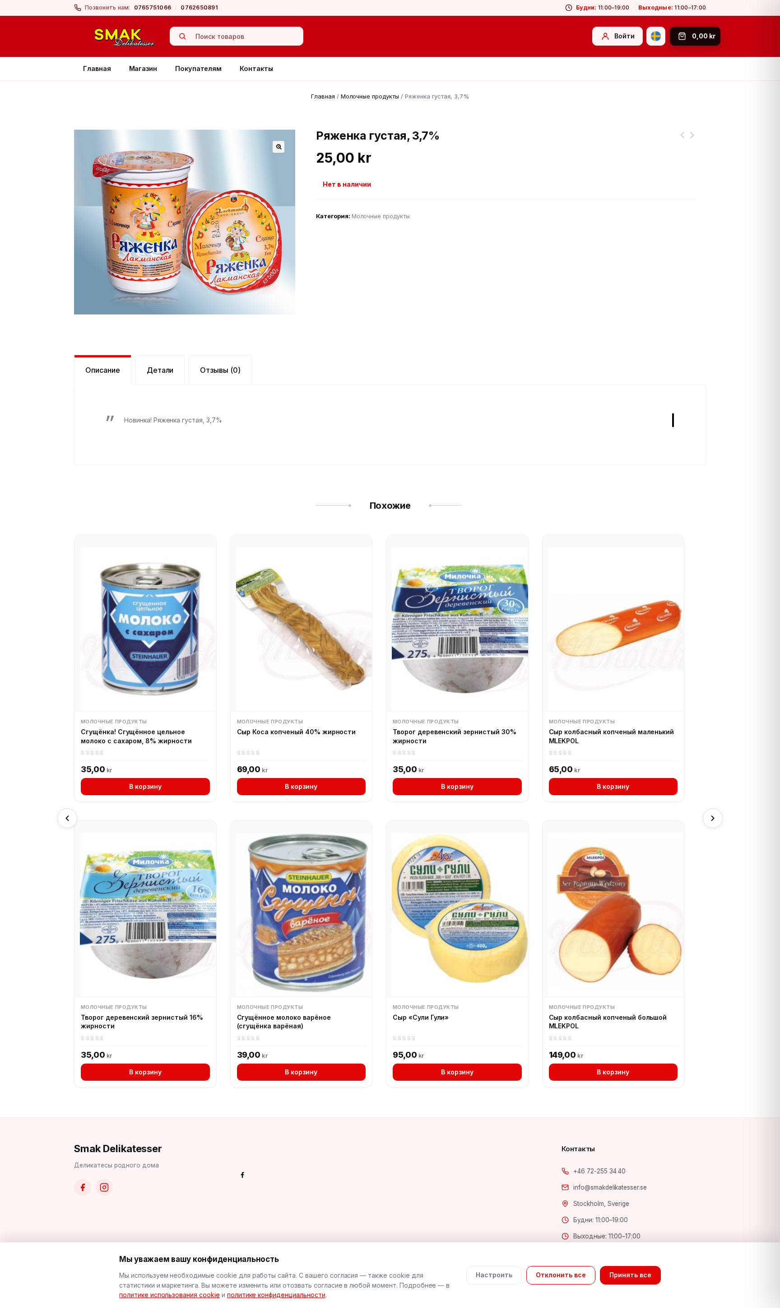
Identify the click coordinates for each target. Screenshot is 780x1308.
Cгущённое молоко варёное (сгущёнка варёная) (284, 1021)
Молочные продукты (370, 96)
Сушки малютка (682, 140)
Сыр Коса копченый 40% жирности (296, 732)
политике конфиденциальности (276, 1295)
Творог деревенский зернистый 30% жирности (454, 736)
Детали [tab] (160, 370)
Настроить (494, 1275)
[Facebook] (82, 1187)
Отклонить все (561, 1275)
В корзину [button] (145, 786)
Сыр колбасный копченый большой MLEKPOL (608, 1021)
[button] (278, 147)
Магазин (143, 68)
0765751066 (153, 7)
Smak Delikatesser (118, 1148)
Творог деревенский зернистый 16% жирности (142, 1021)
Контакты (256, 68)
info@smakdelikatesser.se (610, 1187)
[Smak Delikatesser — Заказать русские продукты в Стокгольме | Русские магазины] (124, 36)
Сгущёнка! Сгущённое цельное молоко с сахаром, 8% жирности (136, 736)
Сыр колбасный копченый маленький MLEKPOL (611, 736)
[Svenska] (655, 36)
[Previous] (67, 818)
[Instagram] (104, 1187)
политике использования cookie (169, 1295)
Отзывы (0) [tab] (220, 370)
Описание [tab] (102, 370)
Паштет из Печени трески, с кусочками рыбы (692, 140)
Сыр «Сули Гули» (421, 1017)
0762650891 (199, 7)
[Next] (713, 818)
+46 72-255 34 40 (599, 1171)
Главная (97, 68)
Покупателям (198, 68)
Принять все (630, 1275)
